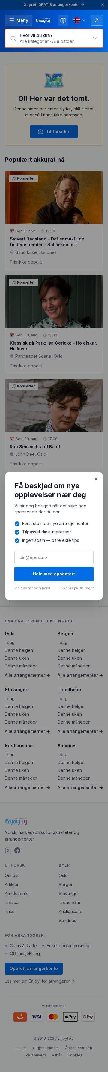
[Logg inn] (97, 20)
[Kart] (63, 20)
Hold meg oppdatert (54, 573)
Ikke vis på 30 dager (77, 588)
